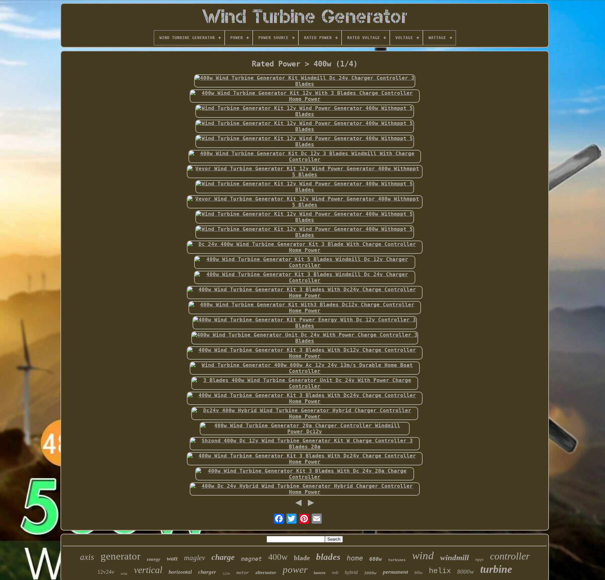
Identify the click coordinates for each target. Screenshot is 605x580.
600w (375, 559)
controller (510, 556)
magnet (251, 558)
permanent (395, 572)
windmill (454, 557)
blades (328, 557)
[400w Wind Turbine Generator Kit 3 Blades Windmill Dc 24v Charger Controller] (304, 277)
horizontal (180, 572)
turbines (397, 560)
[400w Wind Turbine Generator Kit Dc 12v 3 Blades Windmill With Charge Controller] (304, 156)
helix (440, 571)
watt (172, 558)
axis (87, 557)
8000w (465, 571)
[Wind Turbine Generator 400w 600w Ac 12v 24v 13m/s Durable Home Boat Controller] (305, 368)
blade (302, 558)
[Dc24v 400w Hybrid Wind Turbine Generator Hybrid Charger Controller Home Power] (304, 413)
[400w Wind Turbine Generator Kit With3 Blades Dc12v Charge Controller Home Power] (304, 307)
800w (418, 573)
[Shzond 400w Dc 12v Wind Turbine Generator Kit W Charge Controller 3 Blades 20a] (305, 443)
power (295, 569)
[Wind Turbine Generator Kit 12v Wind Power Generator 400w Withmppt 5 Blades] (304, 111)
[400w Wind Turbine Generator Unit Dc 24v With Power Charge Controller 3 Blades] (304, 337)
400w (278, 557)
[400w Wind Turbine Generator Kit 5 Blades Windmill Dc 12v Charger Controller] (304, 262)
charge (223, 557)
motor (242, 572)
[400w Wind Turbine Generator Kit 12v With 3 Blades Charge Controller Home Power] (305, 96)
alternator (265, 572)
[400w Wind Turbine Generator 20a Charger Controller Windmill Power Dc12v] (305, 428)
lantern (320, 573)
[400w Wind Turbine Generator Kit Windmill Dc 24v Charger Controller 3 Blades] (304, 80)
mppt (479, 559)
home (355, 558)
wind (423, 555)
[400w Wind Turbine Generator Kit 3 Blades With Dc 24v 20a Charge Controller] (304, 473)
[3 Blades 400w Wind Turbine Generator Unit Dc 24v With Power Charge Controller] (304, 383)
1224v (226, 573)
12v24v (105, 572)
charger (207, 572)
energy (153, 559)
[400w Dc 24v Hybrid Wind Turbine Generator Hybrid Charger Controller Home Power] (305, 489)
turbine (496, 569)
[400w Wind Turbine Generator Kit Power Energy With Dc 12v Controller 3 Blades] (305, 322)
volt (335, 572)
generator (121, 556)
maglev (194, 558)
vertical (148, 570)
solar (124, 573)
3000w (370, 573)
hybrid (351, 572)
